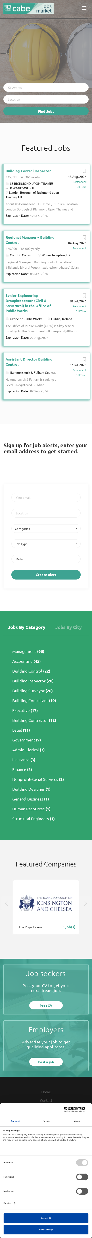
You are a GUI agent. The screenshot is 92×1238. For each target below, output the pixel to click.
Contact (46, 1100)
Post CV (46, 1005)
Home (46, 1091)
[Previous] (7, 903)
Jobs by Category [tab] (26, 627)
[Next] (84, 903)
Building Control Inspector (28, 170)
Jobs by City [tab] (68, 627)
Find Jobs (46, 111)
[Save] (84, 172)
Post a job (46, 1062)
